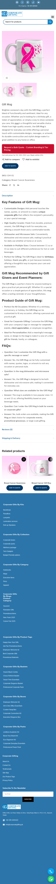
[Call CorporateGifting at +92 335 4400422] (51, 871)
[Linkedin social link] (18, 185)
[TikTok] (33, 2)
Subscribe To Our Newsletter (14, 788)
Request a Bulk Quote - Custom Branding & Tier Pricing (26, 148)
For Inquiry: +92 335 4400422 (28, 6)
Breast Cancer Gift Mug (41, 483)
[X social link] (14, 185)
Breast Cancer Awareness (23, 180)
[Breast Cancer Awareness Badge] (14, 468)
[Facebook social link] (10, 185)
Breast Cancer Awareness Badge (14, 484)
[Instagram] (22, 2)
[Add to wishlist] (23, 459)
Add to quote (10, 166)
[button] (52, 17)
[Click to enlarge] (7, 78)
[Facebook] (17, 2)
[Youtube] (38, 2)
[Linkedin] (27, 2)
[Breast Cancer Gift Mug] (41, 468)
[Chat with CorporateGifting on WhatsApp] (51, 879)
